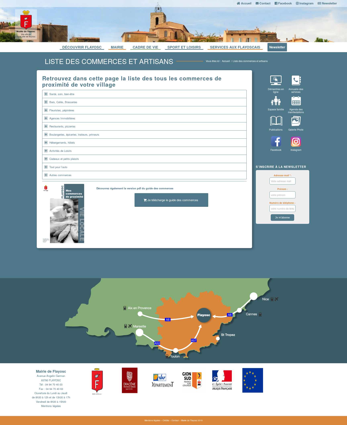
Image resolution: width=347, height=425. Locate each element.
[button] (107, 380)
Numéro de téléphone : (282, 203)
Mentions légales (51, 406)
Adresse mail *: (282, 175)
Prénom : (282, 189)
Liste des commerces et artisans (109, 61)
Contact (175, 420)
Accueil (226, 60)
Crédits (166, 420)
